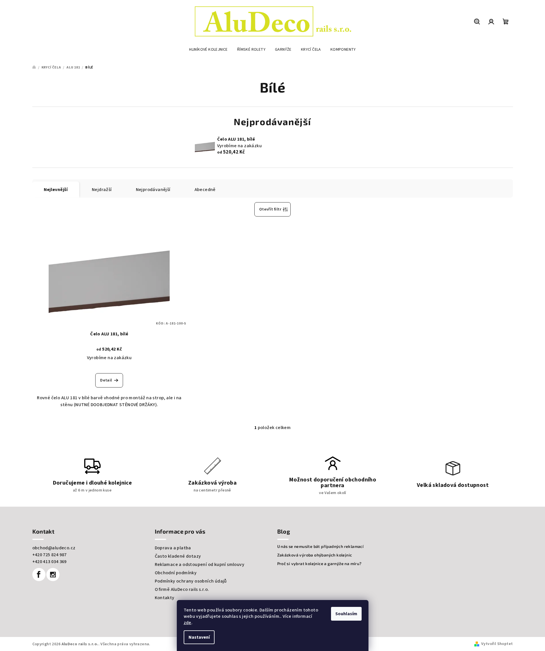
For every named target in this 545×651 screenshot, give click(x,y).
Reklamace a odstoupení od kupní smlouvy (200, 564)
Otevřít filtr (270, 209)
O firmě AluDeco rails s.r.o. (182, 589)
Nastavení (199, 637)
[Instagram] (53, 574)
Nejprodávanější (153, 189)
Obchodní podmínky (176, 573)
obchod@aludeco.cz (54, 548)
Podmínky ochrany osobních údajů (191, 581)
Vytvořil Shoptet (497, 644)
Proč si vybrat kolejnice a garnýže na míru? (319, 564)
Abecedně (205, 189)
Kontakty (165, 598)
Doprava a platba (173, 548)
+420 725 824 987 (49, 555)
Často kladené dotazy (178, 556)
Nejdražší (102, 189)
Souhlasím (346, 614)
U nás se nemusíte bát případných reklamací (320, 546)
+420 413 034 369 (49, 561)
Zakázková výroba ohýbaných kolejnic (314, 555)
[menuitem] (208, 49)
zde (187, 622)
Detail (106, 380)
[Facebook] (38, 574)
